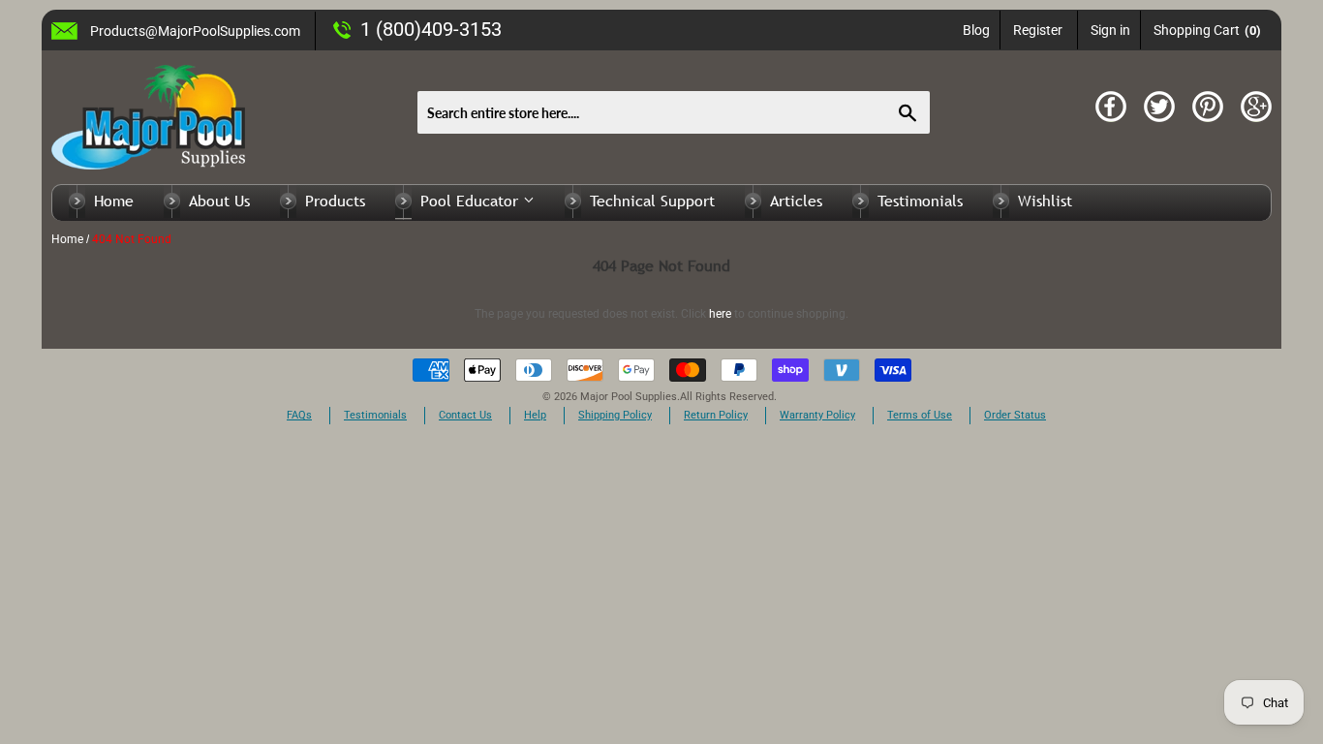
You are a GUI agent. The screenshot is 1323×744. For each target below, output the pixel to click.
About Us (219, 200)
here (720, 314)
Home (114, 200)
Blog (976, 30)
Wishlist (1045, 200)
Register (1037, 30)
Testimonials (920, 200)
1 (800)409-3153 (431, 29)
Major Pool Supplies (628, 396)
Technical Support (652, 200)
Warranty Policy (817, 415)
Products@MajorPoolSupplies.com (195, 31)
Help (535, 415)
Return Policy (716, 415)
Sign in (1110, 30)
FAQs (299, 415)
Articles (796, 200)
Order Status (1015, 415)
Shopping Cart (1207, 30)
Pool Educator (471, 200)
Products (335, 200)
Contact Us (465, 415)
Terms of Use (919, 415)
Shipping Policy (615, 415)
